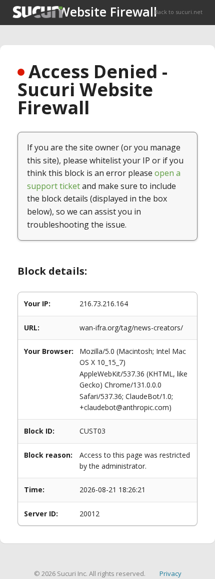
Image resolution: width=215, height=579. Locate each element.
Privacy (171, 573)
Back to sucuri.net (178, 12)
